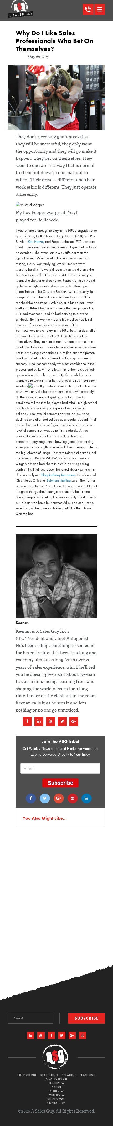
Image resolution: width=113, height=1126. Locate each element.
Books (55, 1083)
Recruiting (49, 1075)
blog (44, 474)
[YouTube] (41, 1035)
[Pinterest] (73, 798)
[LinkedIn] (30, 1035)
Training (88, 1075)
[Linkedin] (86, 798)
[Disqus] (56, 900)
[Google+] (59, 798)
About (56, 1087)
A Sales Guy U (56, 1079)
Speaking (69, 1075)
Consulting (27, 1075)
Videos (55, 1095)
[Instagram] (82, 1035)
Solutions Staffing (59, 480)
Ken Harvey (36, 241)
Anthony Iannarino (61, 474)
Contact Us (56, 1103)
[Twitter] (45, 798)
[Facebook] (31, 798)
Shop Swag (57, 1099)
